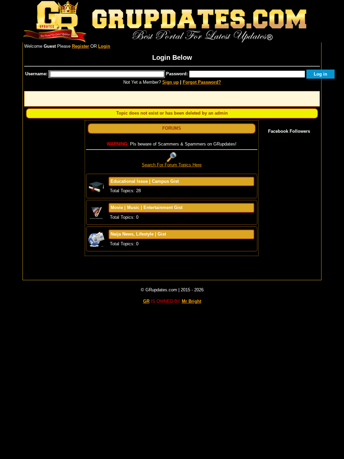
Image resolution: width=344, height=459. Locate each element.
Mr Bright (191, 301)
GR (146, 301)
